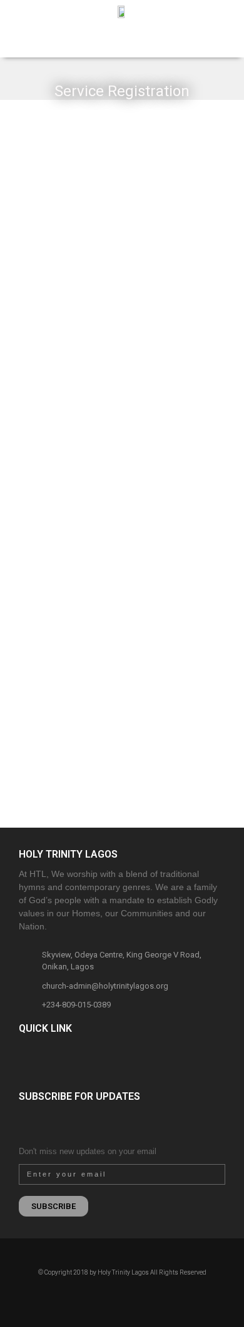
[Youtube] (144, 1295)
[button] (13, 42)
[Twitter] (129, 1295)
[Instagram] (115, 1295)
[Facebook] (100, 1295)
